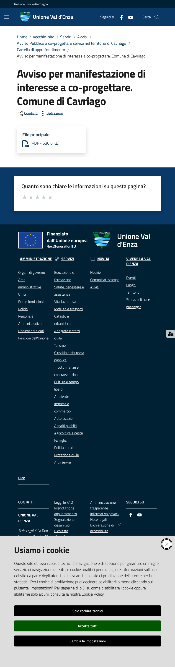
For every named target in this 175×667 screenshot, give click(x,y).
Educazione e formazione (64, 276)
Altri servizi (62, 462)
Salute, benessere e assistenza (69, 290)
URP (21, 478)
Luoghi (131, 285)
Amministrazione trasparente (103, 505)
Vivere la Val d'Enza (138, 261)
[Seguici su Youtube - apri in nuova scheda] (128, 17)
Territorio (132, 292)
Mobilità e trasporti (68, 309)
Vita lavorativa (65, 301)
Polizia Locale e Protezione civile (66, 451)
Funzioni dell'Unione (33, 338)
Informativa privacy (104, 513)
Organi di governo (31, 272)
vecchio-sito (43, 37)
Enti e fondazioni (31, 301)
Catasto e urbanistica (62, 319)
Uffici (22, 294)
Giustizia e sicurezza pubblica (69, 356)
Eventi (131, 277)
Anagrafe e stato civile (67, 334)
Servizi (66, 37)
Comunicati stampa (104, 279)
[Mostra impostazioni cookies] (170, 334)
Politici (23, 309)
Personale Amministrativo (29, 319)
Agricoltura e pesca (68, 433)
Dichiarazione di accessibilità (102, 528)
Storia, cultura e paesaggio (138, 303)
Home (22, 37)
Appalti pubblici (65, 425)
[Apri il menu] (6, 17)
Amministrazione (36, 258)
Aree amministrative (29, 283)
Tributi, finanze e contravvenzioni (66, 371)
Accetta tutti (88, 626)
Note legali (98, 519)
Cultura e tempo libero (66, 385)
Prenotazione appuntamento (65, 510)
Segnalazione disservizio (64, 522)
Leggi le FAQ (63, 502)
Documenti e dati (31, 331)
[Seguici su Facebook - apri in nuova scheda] (119, 17)
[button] (157, 17)
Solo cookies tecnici (87, 611)
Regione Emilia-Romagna (31, 4)
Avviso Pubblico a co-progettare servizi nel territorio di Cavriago (71, 43)
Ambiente (61, 396)
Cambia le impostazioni (87, 641)
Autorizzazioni (64, 418)
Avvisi (82, 37)
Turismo (60, 345)
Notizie (95, 272)
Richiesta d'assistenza (63, 533)
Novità (103, 258)
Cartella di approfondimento (41, 50)
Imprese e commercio (62, 407)
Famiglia (60, 440)
